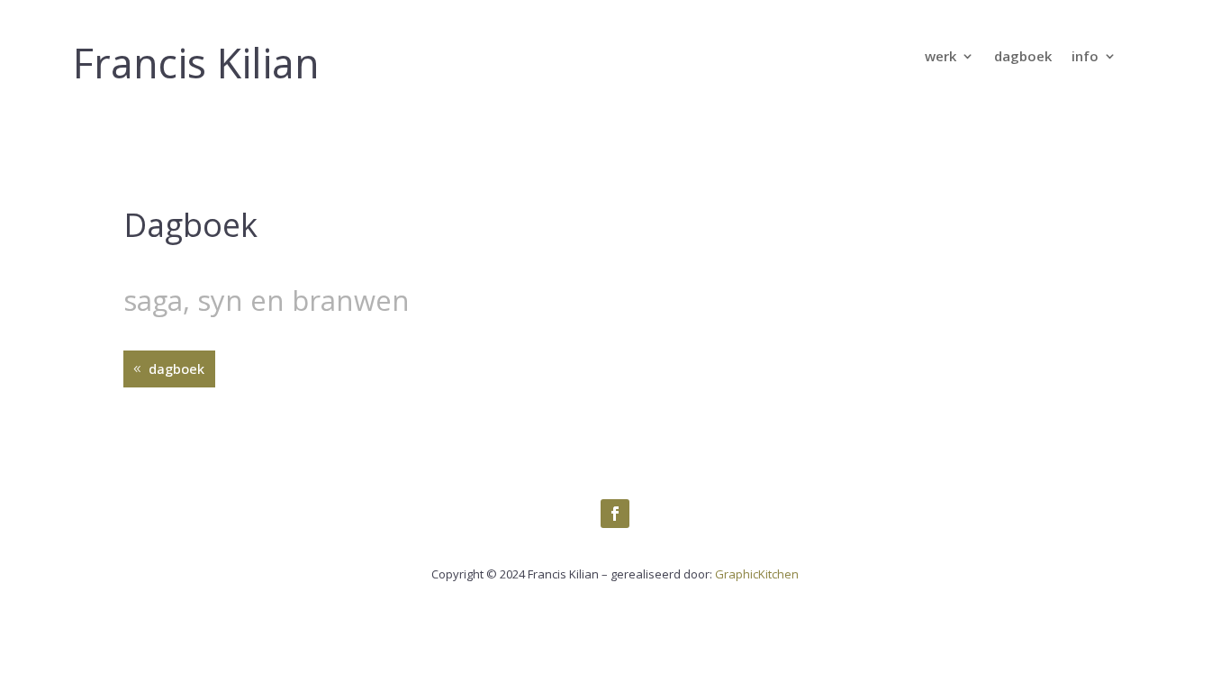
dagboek (1023, 57)
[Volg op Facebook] (615, 513)
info (1085, 57)
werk (940, 57)
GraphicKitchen (757, 574)
